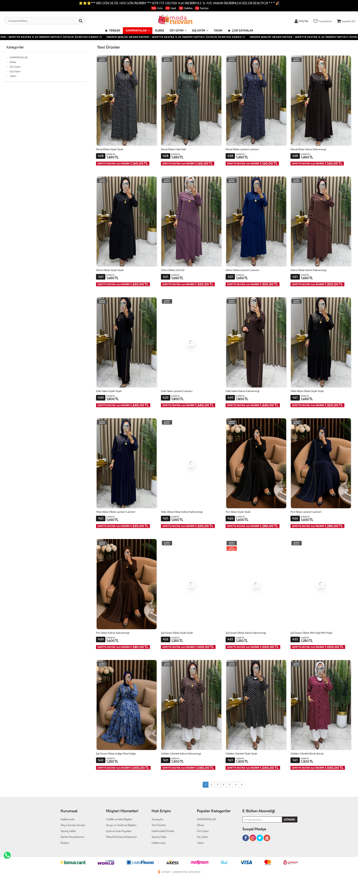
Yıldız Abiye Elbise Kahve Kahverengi (181, 511)
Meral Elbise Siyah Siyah (109, 149)
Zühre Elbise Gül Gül (172, 270)
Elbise (159, 30)
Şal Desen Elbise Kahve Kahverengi (246, 632)
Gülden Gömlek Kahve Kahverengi (181, 753)
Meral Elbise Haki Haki (173, 149)
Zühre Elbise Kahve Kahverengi (308, 270)
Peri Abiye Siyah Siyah (238, 511)
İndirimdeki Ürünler (163, 831)
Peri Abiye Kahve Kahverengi (112, 632)
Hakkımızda (68, 819)
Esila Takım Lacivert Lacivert (176, 391)
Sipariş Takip (159, 837)
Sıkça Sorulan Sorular (73, 825)
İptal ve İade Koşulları (118, 831)
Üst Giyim (176, 30)
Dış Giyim (198, 30)
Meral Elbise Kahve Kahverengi (308, 149)
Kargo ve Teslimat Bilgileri (121, 825)
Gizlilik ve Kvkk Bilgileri (119, 819)
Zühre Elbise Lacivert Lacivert (242, 270)
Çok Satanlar (242, 30)
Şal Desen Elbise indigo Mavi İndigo (116, 753)
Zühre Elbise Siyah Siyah (110, 270)
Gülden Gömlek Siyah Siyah (241, 753)
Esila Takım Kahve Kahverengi (242, 391)
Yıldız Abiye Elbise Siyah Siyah (307, 391)
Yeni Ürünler (159, 825)
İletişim (65, 843)
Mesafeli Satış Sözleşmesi (121, 837)
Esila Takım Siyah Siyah (109, 391)
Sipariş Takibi (68, 831)
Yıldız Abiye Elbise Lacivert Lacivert (115, 511)
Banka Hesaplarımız (72, 837)
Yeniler (114, 30)
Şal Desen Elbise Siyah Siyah (177, 632)
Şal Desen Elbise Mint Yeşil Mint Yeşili (311, 632)
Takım (218, 30)
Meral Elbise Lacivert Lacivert (242, 149)
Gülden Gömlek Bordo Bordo (307, 753)
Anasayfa (157, 819)
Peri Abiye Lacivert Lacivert (306, 511)
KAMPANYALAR (136, 30)
